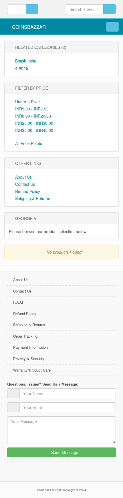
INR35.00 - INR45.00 (34, 130)
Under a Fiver (27, 101)
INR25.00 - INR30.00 (34, 123)
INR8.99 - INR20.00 (33, 116)
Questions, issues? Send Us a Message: (42, 384)
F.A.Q (18, 302)
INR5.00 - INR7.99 (32, 109)
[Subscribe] (111, 218)
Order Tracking (25, 336)
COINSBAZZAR (28, 26)
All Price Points (28, 143)
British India (25, 61)
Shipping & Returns (32, 198)
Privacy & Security (28, 358)
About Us (23, 177)
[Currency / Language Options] (32, 9)
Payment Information (30, 347)
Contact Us (24, 184)
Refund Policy (27, 191)
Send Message (64, 452)
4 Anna (21, 68)
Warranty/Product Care (32, 370)
